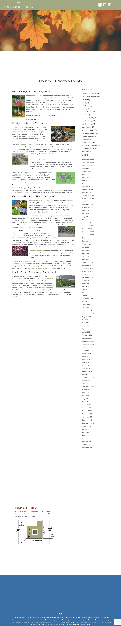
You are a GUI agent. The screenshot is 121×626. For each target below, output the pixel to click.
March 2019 (86, 405)
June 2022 (86, 286)
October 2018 (87, 420)
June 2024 (86, 214)
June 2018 (85, 432)
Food (84, 103)
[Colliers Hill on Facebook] (100, 5)
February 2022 (87, 299)
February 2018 (87, 444)
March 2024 (86, 223)
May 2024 (85, 217)
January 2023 (87, 265)
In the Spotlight (87, 118)
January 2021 (87, 338)
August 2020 (86, 353)
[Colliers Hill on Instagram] (109, 5)
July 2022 (85, 283)
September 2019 (88, 387)
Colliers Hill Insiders (89, 94)
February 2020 (87, 371)
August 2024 (86, 208)
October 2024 (87, 201)
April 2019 (85, 402)
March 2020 (86, 368)
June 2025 (86, 177)
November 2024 (88, 198)
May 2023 (85, 253)
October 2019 (87, 383)
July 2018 (85, 429)
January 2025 (87, 192)
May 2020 (85, 362)
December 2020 (88, 341)
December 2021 (88, 305)
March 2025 (86, 186)
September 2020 (88, 350)
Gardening (86, 106)
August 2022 (86, 280)
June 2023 (86, 250)
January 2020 (87, 374)
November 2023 (88, 235)
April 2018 (85, 438)
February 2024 (87, 226)
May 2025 (85, 180)
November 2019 (87, 380)
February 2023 (87, 262)
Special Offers (87, 142)
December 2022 (88, 268)
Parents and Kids (88, 133)
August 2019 (86, 390)
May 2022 (85, 289)
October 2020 (87, 347)
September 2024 (88, 204)
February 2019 (87, 408)
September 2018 (88, 423)
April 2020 (85, 365)
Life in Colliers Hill (88, 130)
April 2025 (85, 183)
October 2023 (87, 238)
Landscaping (86, 127)
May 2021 (85, 326)
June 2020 (86, 359)
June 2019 (85, 396)
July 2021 (85, 320)
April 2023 (85, 256)
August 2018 (86, 426)
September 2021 (88, 314)
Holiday (84, 109)
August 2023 (86, 244)
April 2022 (85, 292)
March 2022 (86, 296)
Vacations (85, 151)
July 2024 (85, 211)
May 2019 (85, 399)
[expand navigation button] (116, 5)
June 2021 (85, 323)
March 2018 (86, 441)
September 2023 (88, 241)
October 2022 (87, 274)
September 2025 (88, 168)
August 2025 (86, 171)
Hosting (84, 115)
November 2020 (88, 344)
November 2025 (88, 162)
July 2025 (85, 174)
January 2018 (87, 447)
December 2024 (88, 195)
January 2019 (87, 411)
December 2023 (88, 232)
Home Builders (87, 112)
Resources (86, 139)
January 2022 (87, 302)
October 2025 (87, 165)
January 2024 (87, 229)
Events (84, 100)
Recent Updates (88, 136)
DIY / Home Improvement (91, 97)
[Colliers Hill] (18, 5)
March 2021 (86, 332)
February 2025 (87, 189)
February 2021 (87, 335)
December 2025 (88, 159)
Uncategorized (87, 148)
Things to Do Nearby (89, 145)
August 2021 (86, 317)
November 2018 (87, 417)
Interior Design (87, 121)
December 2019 (88, 377)
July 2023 (85, 247)
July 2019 (85, 393)
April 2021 (85, 329)
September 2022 (88, 277)
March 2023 (86, 259)
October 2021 (87, 311)
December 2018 (88, 414)
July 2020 (85, 356)
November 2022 (88, 271)
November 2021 (87, 308)
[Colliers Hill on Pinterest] (104, 5)
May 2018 (85, 435)
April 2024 (85, 220)
